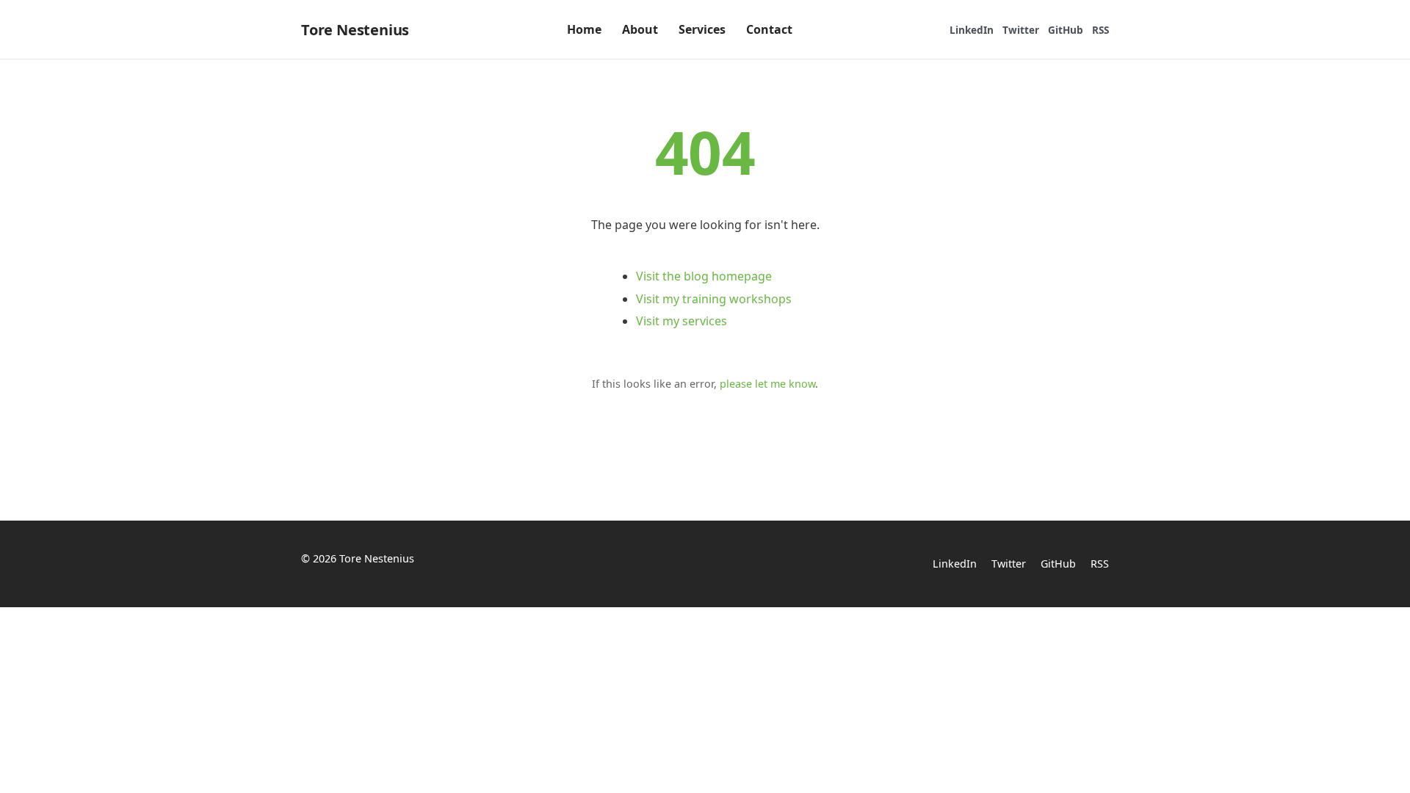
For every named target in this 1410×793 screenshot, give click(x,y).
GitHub (1065, 30)
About (640, 29)
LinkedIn (972, 30)
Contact (769, 29)
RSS (1100, 30)
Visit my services (681, 321)
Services (702, 29)
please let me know (767, 384)
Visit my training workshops (714, 299)
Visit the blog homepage (704, 276)
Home (584, 29)
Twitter (1020, 30)
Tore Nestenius (355, 30)
